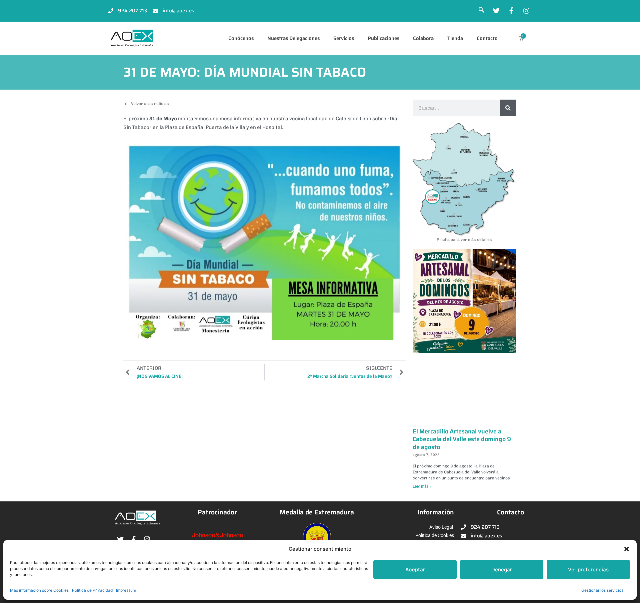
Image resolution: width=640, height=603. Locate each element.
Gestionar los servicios (602, 590)
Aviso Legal (441, 527)
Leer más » (422, 486)
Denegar (501, 569)
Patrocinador (217, 512)
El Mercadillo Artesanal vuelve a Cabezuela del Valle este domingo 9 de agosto (462, 439)
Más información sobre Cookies (39, 590)
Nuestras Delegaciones (293, 38)
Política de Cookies (434, 535)
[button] (626, 549)
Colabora (423, 38)
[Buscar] (508, 108)
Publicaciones (383, 38)
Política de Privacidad (92, 590)
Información (435, 512)
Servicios (343, 38)
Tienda (455, 38)
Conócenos (241, 38)
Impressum (126, 590)
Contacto (487, 38)
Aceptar (415, 569)
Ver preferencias (588, 569)
